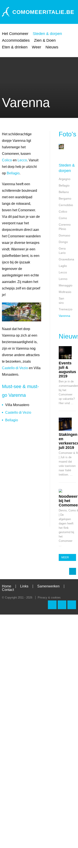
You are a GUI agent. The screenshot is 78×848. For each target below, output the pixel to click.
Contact (8, 590)
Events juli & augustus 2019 (67, 369)
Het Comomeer (15, 33)
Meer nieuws (66, 558)
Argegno (64, 179)
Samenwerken (48, 586)
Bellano (64, 192)
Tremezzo (65, 309)
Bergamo (65, 198)
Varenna (64, 315)
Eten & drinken (15, 47)
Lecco (22, 160)
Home (6, 586)
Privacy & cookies (49, 597)
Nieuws (52, 47)
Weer (36, 47)
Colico (7, 160)
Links (24, 586)
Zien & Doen (45, 40)
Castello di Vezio (15, 368)
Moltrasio (65, 292)
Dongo (63, 242)
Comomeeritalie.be (43, 12)
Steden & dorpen (47, 33)
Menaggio (65, 285)
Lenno (63, 279)
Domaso (64, 235)
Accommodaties (16, 40)
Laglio (63, 266)
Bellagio (13, 173)
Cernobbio (66, 205)
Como (63, 218)
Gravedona (66, 259)
